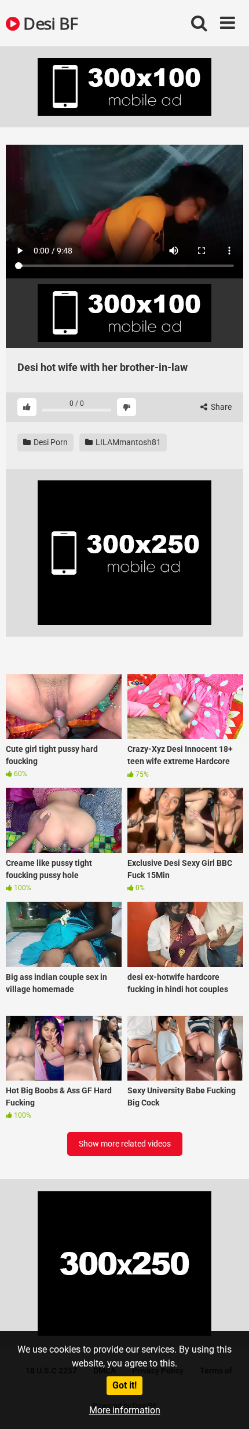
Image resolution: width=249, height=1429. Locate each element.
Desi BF (49, 23)
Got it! (124, 1385)
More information (124, 1410)
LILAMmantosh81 (127, 442)
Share (220, 407)
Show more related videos (125, 1143)
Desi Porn (50, 442)
